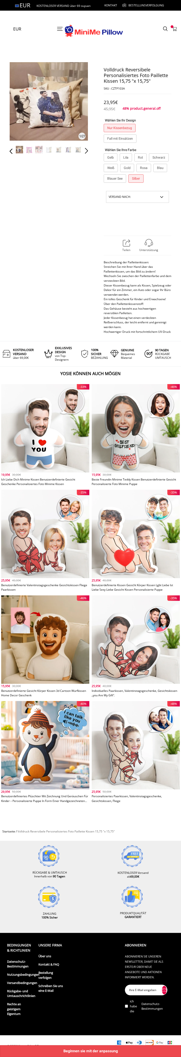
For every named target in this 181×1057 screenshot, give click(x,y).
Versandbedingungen (22, 983)
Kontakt (110, 5)
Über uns (44, 956)
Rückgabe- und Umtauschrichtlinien (21, 993)
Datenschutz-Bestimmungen (18, 964)
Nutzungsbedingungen (23, 975)
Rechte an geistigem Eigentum (14, 1009)
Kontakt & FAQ (48, 964)
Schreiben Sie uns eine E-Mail (50, 988)
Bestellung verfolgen (45, 975)
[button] (20, 108)
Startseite (8, 831)
